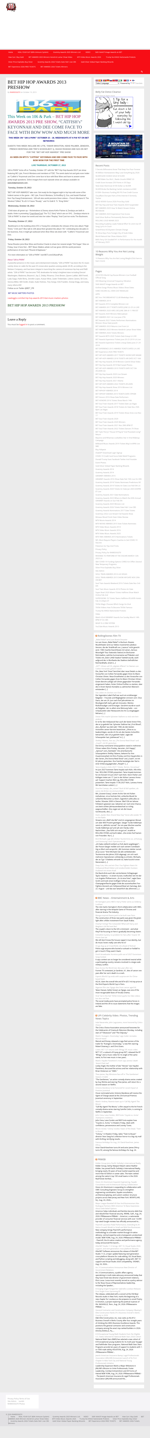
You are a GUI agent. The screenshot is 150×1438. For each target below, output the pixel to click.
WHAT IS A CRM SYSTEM (105, 623)
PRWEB (102, 1159)
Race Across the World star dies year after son (114, 968)
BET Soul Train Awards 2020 (107, 419)
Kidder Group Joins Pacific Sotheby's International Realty (118, 1163)
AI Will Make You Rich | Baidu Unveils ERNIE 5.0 (115, 179)
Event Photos (101, 462)
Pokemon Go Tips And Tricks (107, 546)
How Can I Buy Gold (16, 57)
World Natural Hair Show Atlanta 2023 (111, 236)
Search (141, 71)
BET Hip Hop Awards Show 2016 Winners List (114, 387)
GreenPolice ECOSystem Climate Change (112, 229)
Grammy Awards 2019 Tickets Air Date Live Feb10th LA (118, 485)
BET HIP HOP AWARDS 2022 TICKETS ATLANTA (114, 384)
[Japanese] (130, 80)
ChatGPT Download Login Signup (109, 453)
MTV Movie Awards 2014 (106, 520)
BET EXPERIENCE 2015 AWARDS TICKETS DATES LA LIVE (118, 348)
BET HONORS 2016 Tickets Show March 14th (114, 400)
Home (10, 52)
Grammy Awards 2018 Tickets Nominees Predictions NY (118, 482)
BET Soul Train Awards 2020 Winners (110, 422)
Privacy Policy (101, 549)
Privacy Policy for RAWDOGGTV (108, 552)
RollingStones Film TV (109, 635)
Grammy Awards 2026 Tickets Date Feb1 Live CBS (57, 62)
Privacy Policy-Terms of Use (19, 1398)
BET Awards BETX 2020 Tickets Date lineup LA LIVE (116, 336)
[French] (102, 80)
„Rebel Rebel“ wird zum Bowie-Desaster (111, 639)
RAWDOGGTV (15, 92)
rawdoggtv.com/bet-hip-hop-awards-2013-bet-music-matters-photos (38, 298)
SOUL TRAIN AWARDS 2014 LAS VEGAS (111, 574)
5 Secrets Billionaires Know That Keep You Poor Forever (118, 169)
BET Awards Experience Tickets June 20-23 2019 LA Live (118, 339)
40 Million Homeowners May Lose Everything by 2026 (117, 172)
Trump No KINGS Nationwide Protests (121, 57)
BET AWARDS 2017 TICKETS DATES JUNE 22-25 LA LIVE (117, 307)
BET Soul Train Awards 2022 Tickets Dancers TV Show (117, 428)
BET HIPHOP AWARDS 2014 (107, 390)
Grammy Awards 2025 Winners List (67, 52)
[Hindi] (119, 80)
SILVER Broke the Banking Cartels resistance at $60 (116, 189)
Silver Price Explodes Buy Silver (20, 62)
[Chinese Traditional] (125, 80)
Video (98, 614)
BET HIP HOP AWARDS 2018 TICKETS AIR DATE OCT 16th (118, 358)
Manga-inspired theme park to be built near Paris (115, 915)
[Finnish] (133, 80)
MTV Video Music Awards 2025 (89, 57)
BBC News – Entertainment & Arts (116, 897)
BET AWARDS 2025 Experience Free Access (113, 214)
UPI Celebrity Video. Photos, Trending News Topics (117, 1017)
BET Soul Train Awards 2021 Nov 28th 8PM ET (114, 425)
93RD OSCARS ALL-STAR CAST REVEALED (112, 291)
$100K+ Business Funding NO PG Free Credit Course (117, 192)
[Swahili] (127, 80)
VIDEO (88, 52)
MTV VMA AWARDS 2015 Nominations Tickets (114, 537)
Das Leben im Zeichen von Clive (108, 692)
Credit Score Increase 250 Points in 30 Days (113, 182)
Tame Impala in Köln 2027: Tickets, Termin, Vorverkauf (117, 767)
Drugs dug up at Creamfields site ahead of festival (115, 946)
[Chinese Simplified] (113, 80)
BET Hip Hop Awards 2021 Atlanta (109, 381)
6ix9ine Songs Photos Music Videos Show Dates (115, 287)
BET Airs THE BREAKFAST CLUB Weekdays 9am (114, 297)
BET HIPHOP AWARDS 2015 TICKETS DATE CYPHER (116, 394)
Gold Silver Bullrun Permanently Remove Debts (115, 217)
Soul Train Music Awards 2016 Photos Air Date (114, 589)
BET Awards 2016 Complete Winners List (112, 304)
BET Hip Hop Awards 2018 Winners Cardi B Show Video (118, 361)
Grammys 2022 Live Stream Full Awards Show (114, 514)
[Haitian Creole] (116, 80)
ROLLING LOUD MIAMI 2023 (107, 220)
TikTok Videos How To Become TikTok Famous (114, 607)
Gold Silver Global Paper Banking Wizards (97, 62)
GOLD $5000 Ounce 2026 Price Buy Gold (112, 201)
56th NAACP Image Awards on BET (108, 52)
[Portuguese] (105, 80)
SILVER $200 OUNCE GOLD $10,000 (110, 176)
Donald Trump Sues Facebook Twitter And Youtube (116, 459)
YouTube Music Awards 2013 (107, 626)
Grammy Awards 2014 (105, 469)
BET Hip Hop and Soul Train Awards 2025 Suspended (117, 205)
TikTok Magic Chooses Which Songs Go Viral (113, 604)
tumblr (22, 1401)
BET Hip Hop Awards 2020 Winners (110, 377)
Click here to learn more (105, 95)
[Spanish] (99, 80)
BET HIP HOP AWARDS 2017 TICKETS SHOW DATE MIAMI (118, 355)
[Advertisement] (75, 32)
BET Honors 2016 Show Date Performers (112, 397)
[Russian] (111, 80)
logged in (23, 324)
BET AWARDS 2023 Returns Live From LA (112, 326)
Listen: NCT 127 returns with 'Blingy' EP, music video (117, 1049)
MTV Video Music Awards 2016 (108, 530)
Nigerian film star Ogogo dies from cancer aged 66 (116, 987)
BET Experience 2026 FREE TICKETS (22, 67)
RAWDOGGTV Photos (16, 1404)
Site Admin (100, 571)
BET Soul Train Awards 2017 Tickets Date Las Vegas (116, 404)
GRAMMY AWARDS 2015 (106, 476)
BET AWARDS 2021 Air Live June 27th (111, 317)
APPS (98, 294)
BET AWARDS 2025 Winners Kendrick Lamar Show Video (50, 57)
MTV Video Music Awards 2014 (108, 527)
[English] (97, 80)
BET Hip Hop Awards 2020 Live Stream (111, 374)
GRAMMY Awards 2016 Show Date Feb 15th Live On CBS (119, 479)
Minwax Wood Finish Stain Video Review (112, 517)
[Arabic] (122, 80)
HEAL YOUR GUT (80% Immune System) (33, 52)
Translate (138, 83)
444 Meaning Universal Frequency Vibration (113, 281)
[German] (108, 80)
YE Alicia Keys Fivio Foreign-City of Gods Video (114, 233)
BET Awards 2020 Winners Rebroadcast (111, 314)
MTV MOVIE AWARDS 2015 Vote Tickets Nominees (116, 523)
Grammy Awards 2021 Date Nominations (112, 495)
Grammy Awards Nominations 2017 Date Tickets (115, 510)
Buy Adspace (101, 449)
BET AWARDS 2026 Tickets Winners (54, 67)
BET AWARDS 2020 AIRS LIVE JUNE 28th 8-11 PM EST (117, 310)
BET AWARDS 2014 (103, 300)
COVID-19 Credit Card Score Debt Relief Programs (115, 456)
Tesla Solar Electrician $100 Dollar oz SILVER (113, 186)
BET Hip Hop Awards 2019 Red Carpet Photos (114, 365)
